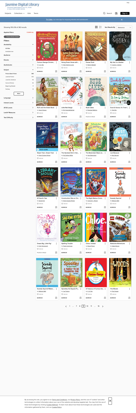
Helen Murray (115, 246)
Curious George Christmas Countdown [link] (46, 62)
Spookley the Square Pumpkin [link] (70, 289)
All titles (7, 48)
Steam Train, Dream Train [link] (45, 153)
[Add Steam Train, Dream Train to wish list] (56, 162)
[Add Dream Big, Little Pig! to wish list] (56, 252)
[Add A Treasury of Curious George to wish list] (105, 298)
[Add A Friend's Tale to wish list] (56, 207)
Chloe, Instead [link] (91, 244)
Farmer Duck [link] (90, 62)
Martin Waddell (92, 65)
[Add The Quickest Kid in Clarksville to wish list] (80, 162)
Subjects (8, 13)
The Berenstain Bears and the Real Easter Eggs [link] (95, 153)
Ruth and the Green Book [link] (45, 108)
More (18, 94)
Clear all (30, 32)
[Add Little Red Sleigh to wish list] (80, 117)
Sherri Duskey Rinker (44, 155)
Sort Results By (110, 27)
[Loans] (116, 14)
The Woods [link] (114, 289)
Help (128, 2)
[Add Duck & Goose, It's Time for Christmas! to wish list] (129, 117)
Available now (9, 51)
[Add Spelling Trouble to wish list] (80, 252)
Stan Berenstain (92, 155)
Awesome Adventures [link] (117, 244)
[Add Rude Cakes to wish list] (105, 117)
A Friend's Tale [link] (42, 198)
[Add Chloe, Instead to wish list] (105, 252)
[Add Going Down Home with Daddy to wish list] (80, 71)
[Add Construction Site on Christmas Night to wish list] (80, 207)
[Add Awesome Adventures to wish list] (129, 252)
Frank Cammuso (67, 246)
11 (91, 306)
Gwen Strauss (42, 110)
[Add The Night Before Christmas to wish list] (105, 207)
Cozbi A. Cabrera (116, 65)
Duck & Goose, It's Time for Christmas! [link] (119, 108)
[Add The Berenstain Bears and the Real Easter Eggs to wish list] (105, 162)
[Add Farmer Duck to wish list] (105, 71)
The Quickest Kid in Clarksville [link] (70, 153)
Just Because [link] (114, 153)
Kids (29, 13)
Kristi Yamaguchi (43, 246)
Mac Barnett (115, 155)
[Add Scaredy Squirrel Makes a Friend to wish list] (56, 298)
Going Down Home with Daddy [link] (70, 62)
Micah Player (91, 246)
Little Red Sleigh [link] (66, 108)
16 (98, 306)
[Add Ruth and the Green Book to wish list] (56, 117)
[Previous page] (66, 306)
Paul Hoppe (115, 291)
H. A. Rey (41, 65)
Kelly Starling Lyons (68, 65)
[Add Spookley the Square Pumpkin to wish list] (80, 298)
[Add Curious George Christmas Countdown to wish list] (56, 71)
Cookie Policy (56, 407)
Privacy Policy (75, 400)
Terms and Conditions (59, 400)
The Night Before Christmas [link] (95, 198)
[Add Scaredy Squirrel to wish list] (129, 207)
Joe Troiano (66, 291)
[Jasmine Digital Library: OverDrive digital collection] (22, 6)
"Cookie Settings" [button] (52, 405)
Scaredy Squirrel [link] (115, 198)
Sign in (125, 13)
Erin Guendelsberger (68, 110)
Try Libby (49, 20)
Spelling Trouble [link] (67, 244)
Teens (36, 13)
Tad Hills (114, 110)
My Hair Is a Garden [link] (117, 62)
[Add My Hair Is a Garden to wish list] (129, 71)
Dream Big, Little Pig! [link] (44, 244)
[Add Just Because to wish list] (129, 162)
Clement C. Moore (93, 201)
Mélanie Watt (115, 201)
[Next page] (103, 306)
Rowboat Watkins (92, 110)
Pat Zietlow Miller (68, 155)
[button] (107, 14)
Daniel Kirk (42, 201)
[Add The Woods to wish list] (129, 298)
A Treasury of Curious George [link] (95, 289)
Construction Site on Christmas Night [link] (70, 198)
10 (87, 306)
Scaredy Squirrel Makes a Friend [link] (46, 289)
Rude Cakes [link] (90, 108)
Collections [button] (18, 13)
